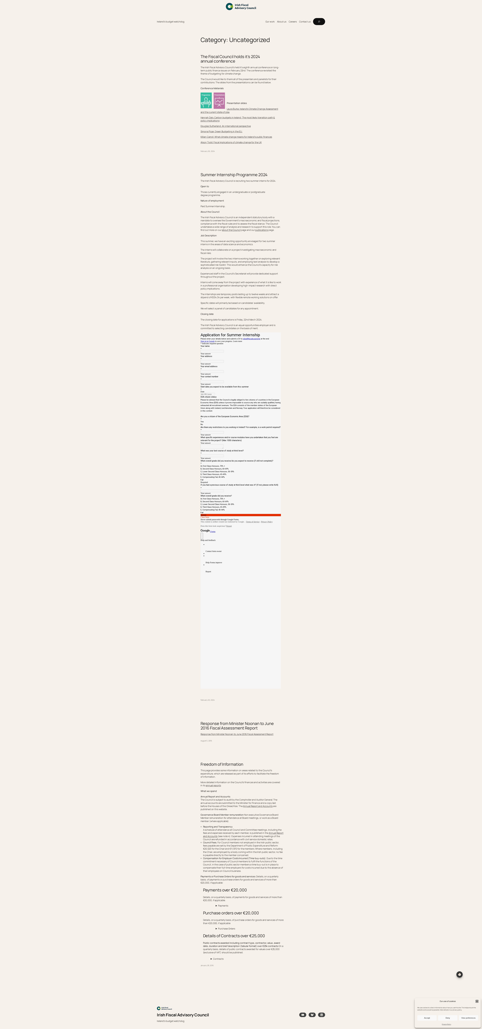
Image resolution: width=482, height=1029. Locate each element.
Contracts (218, 958)
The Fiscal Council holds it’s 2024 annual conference (230, 58)
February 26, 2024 (208, 151)
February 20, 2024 (208, 700)
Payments (223, 905)
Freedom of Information (222, 764)
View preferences (468, 1018)
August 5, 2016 (206, 740)
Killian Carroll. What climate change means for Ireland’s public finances (236, 136)
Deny (448, 1018)
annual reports (213, 785)
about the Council (231, 229)
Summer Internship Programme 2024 (234, 174)
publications (261, 229)
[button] (477, 1001)
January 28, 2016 (207, 965)
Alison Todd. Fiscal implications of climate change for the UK (231, 142)
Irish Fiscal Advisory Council (183, 1015)
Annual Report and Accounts (258, 806)
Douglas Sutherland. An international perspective (226, 126)
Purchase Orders (226, 928)
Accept (427, 1018)
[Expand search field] (319, 21)
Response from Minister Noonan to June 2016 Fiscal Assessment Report (237, 725)
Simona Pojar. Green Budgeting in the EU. (222, 131)
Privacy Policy (446, 1024)
